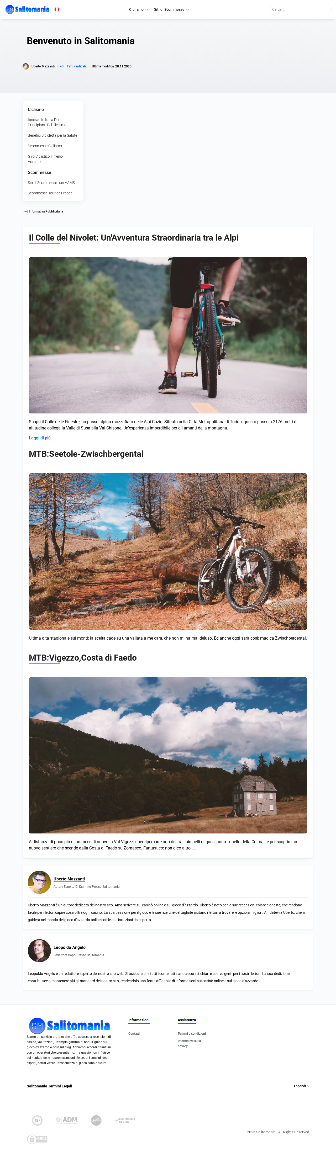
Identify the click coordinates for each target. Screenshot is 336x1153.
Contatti (134, 1033)
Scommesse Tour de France (50, 193)
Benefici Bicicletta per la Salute (52, 135)
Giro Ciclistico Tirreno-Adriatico (45, 159)
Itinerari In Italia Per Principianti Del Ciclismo (47, 122)
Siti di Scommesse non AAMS (51, 182)
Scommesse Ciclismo (45, 146)
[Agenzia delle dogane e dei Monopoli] (66, 1120)
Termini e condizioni (192, 1033)
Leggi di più (40, 437)
